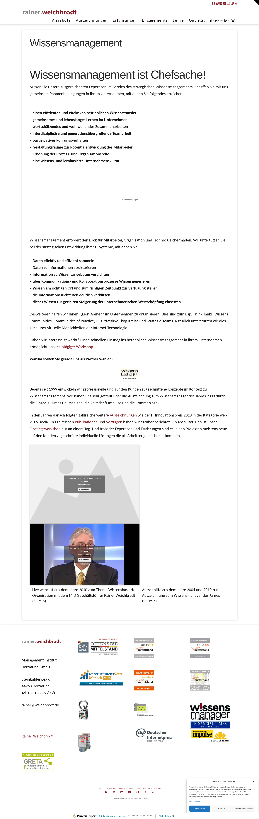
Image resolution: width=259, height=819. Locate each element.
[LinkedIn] (220, 3)
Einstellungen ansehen (244, 808)
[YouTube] (228, 3)
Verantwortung (110, 788)
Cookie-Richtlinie (84, 485)
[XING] (224, 3)
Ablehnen (222, 808)
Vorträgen (114, 422)
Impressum (123, 788)
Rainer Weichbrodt (37, 736)
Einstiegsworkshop (45, 429)
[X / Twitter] (217, 3)
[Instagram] (232, 3)
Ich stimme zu (84, 489)
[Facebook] (213, 3)
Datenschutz (134, 788)
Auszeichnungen (124, 415)
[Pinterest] (236, 3)
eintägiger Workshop (76, 347)
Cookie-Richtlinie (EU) (151, 788)
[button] (253, 781)
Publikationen (86, 422)
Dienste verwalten (195, 801)
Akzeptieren (200, 808)
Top (99, 788)
